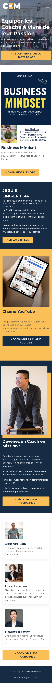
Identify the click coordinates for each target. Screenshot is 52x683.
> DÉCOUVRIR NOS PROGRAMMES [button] (26, 501)
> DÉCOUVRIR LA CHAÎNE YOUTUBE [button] (26, 341)
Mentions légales (22, 677)
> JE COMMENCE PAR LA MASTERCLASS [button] (26, 55)
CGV (36, 677)
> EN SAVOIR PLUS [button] (18, 239)
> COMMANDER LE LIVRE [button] (20, 172)
